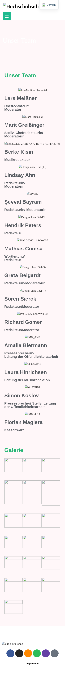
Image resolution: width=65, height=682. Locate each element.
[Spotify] (37, 653)
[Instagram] (19, 653)
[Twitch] (46, 653)
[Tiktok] (55, 653)
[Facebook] (10, 653)
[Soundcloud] (28, 653)
